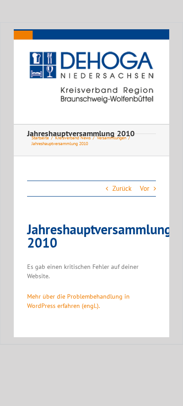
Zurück (121, 188)
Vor (144, 188)
